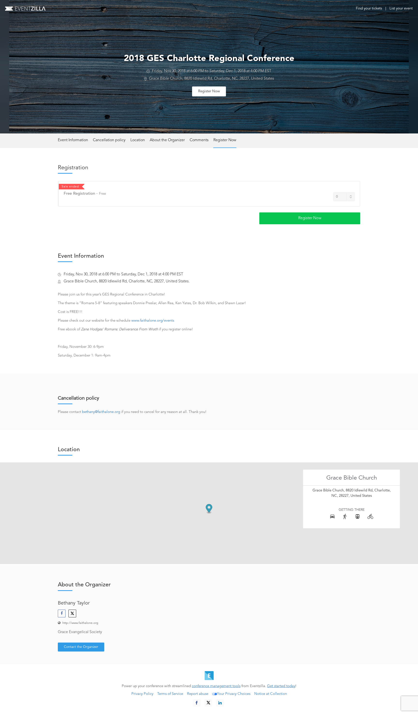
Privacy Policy (142, 694)
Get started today (281, 686)
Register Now (209, 91)
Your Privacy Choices (233, 694)
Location (137, 140)
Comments (199, 140)
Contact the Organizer (81, 647)
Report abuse (197, 694)
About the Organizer (167, 140)
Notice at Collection (270, 694)
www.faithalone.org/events (152, 321)
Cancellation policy (109, 140)
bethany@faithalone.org (101, 412)
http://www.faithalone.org (80, 623)
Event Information (73, 140)
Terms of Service (170, 694)
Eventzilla (25, 8)
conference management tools (216, 686)
